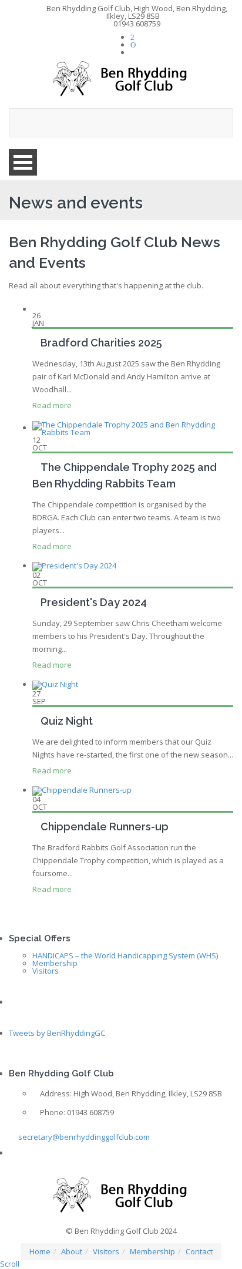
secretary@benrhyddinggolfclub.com (83, 1137)
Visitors (45, 970)
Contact (199, 1251)
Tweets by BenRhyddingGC (57, 1033)
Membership (55, 963)
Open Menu (23, 162)
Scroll (9, 1263)
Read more (52, 405)
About (71, 1251)
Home (40, 1251)
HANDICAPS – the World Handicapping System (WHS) (125, 955)
